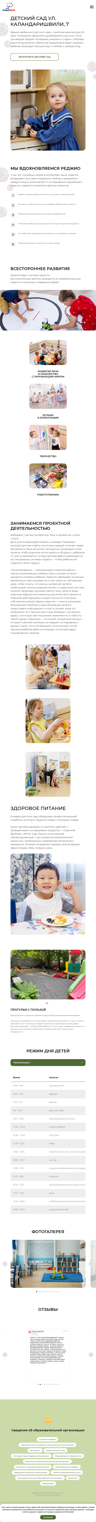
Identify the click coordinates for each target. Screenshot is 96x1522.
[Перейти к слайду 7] (50, 1291)
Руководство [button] (35, 1450)
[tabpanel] (48, 1151)
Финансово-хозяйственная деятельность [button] (32, 1467)
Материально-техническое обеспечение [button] (30, 1472)
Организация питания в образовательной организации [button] (40, 1478)
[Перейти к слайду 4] (43, 1291)
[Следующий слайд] (91, 1263)
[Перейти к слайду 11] (59, 1291)
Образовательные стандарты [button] (66, 1467)
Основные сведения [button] (47, 1439)
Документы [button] (72, 1478)
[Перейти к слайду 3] (41, 1291)
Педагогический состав (55, 1450)
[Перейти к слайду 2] (49, 1003)
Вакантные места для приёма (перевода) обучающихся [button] (47, 1461)
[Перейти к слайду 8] (52, 1291)
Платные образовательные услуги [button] (66, 1472)
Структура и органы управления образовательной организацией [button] (47, 1445)
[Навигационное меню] (92, 7)
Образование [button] (48, 1483)
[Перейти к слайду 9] (54, 1291)
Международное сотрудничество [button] (68, 1456)
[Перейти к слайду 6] (49, 1384)
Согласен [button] (48, 1517)
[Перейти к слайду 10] (57, 1291)
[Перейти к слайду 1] (46, 1003)
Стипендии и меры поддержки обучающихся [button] (31, 1456)
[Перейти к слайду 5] (45, 1291)
